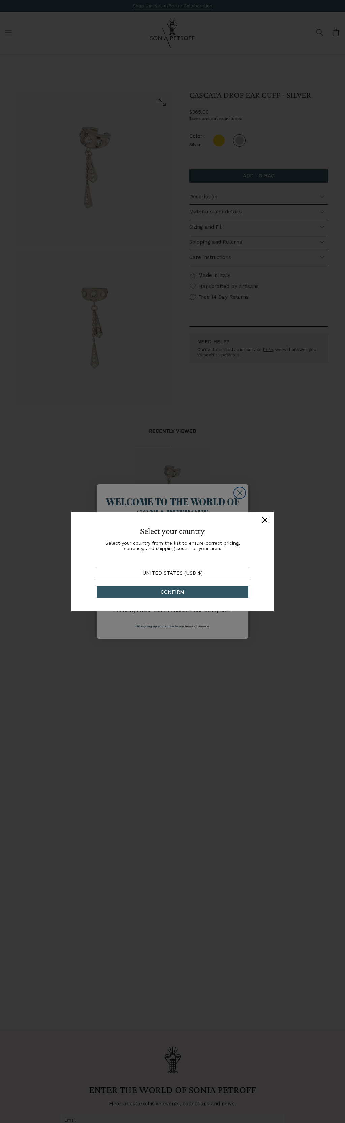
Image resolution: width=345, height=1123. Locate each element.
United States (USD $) (172, 573)
